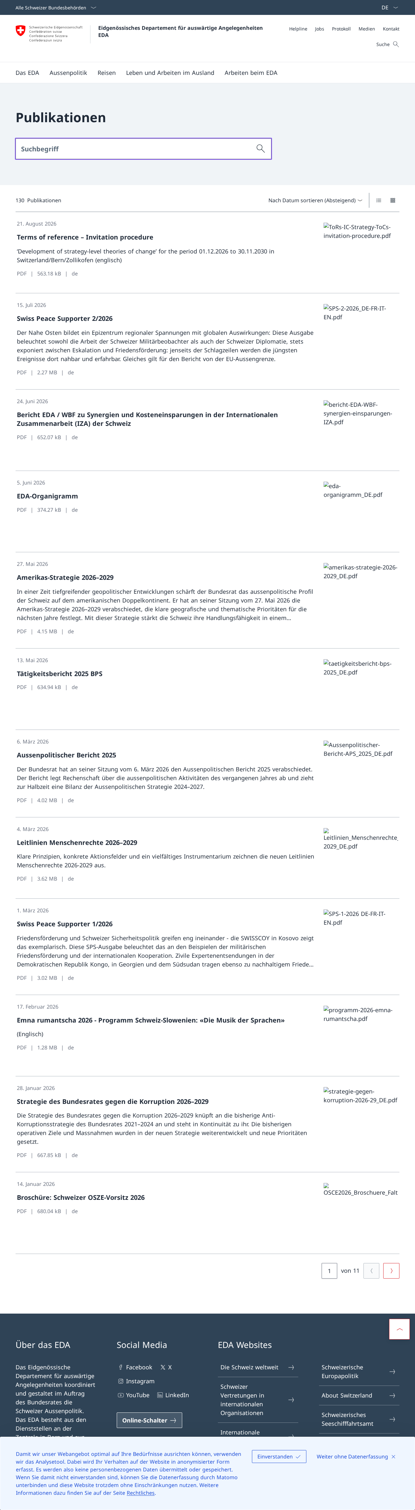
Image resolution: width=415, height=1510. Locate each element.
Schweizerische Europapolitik (342, 1371)
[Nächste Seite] (391, 1271)
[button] (27, 72)
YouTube (137, 1395)
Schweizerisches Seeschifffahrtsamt (348, 1419)
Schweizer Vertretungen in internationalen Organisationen (242, 1400)
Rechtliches (141, 1492)
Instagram (140, 1381)
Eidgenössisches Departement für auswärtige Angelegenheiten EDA (181, 31)
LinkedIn (177, 1395)
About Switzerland (347, 1395)
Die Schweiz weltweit (249, 1367)
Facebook (139, 1367)
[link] (207, 252)
